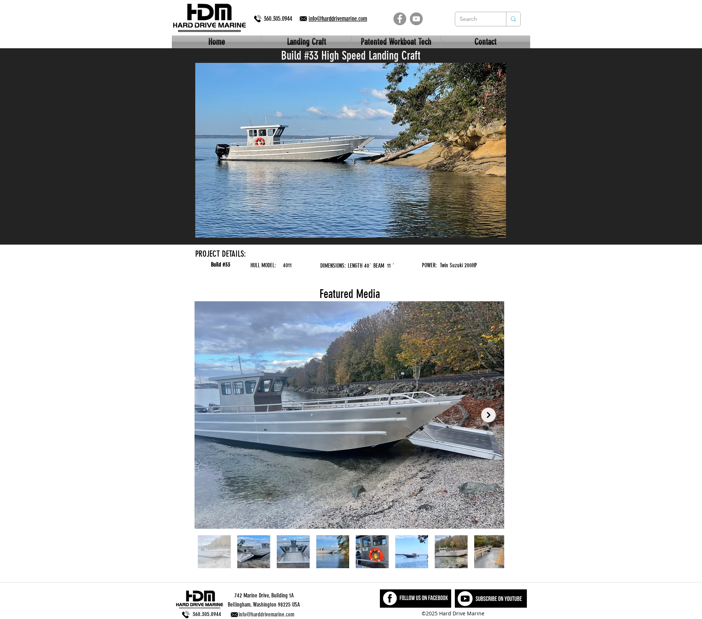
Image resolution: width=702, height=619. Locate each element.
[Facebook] (399, 18)
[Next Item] (488, 415)
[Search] (513, 19)
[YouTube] (416, 18)
